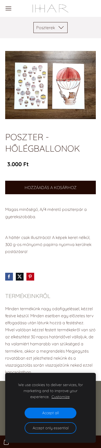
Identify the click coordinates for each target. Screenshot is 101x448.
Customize (61, 396)
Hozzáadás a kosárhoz (50, 187)
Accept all (50, 413)
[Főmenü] (8, 8)
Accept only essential (51, 428)
